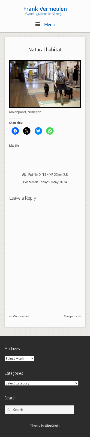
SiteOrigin (52, 425)
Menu (48, 24)
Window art (20, 316)
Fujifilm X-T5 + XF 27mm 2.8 (48, 175)
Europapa (71, 316)
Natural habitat (45, 49)
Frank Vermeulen (45, 8)
